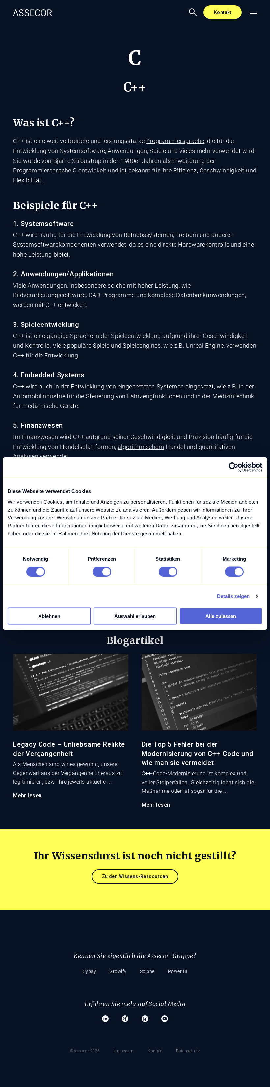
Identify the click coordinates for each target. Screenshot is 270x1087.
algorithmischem (141, 446)
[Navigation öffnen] (253, 12)
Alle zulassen (220, 616)
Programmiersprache (175, 141)
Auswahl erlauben (135, 616)
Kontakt (222, 12)
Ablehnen (49, 616)
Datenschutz (188, 1051)
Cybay (89, 971)
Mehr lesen (27, 795)
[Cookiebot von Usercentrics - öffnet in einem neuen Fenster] (233, 467)
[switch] (102, 572)
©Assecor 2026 (85, 1051)
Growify (118, 971)
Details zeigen (233, 596)
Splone (147, 971)
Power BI (178, 971)
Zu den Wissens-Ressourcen (135, 876)
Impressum (124, 1051)
